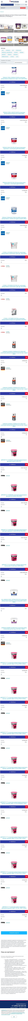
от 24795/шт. (12, 534)
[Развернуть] (14, 57)
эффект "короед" (21, 31)
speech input (24, 4)
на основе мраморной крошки (6, 30)
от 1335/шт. (12, 117)
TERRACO (8, 92)
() (19, 1006)
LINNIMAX (8, 367)
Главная (2, 11)
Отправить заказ (22, 1007)
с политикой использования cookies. (18, 1012)
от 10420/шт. (12, 569)
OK (14, 1016)
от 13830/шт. (12, 464)
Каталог (3, 4)
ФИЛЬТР (3, 8)
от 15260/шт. (12, 499)
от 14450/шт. (12, 632)
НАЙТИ (26, 5)
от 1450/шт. (13, 82)
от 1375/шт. (13, 323)
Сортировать (3, 62)
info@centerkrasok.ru (21, 1004)
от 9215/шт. (13, 222)
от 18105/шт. (12, 667)
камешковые (21, 44)
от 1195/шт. (13, 357)
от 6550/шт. (13, 605)
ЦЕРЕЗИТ (8, 475)
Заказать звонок (14, 1007)
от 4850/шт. (12, 152)
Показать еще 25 (14, 932)
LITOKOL (7, 265)
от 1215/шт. (12, 393)
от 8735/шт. (13, 257)
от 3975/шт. (13, 187)
